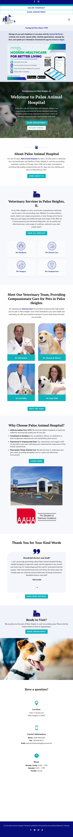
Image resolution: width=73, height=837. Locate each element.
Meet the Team (36, 409)
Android (55, 40)
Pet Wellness (21, 252)
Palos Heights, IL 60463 (36, 715)
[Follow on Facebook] (34, 1)
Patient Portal (36, 128)
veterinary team (27, 309)
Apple (62, 40)
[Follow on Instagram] (38, 1)
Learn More (36, 461)
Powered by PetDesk (31, 826)
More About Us (36, 176)
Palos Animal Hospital (29, 159)
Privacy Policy (43, 826)
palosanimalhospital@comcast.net (39, 743)
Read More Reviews (36, 596)
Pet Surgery (21, 271)
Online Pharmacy (36, 8)
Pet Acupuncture (52, 271)
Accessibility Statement (55, 826)
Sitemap (66, 826)
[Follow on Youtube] (34, 829)
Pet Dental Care (51, 252)
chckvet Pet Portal (56, 34)
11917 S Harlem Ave (36, 713)
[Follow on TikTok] (42, 829)
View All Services (36, 233)
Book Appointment (36, 12)
